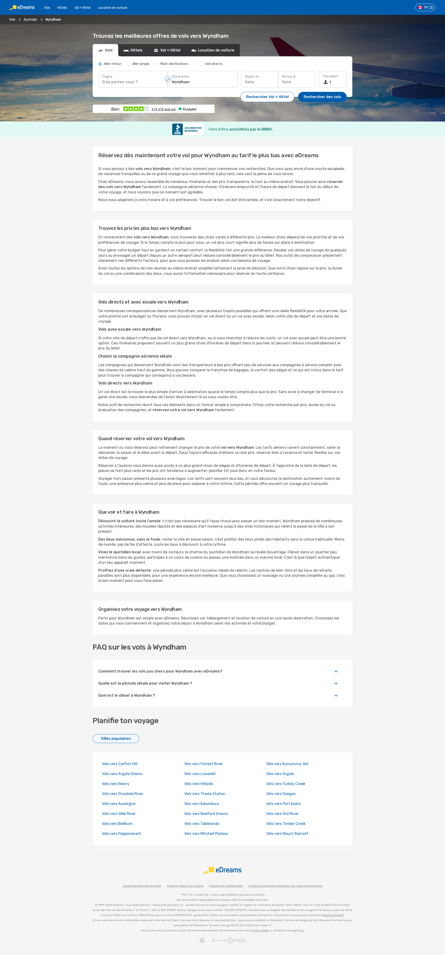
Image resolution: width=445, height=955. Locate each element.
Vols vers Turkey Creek (285, 784)
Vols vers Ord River (282, 813)
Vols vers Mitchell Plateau (206, 833)
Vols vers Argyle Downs (122, 774)
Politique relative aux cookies (185, 886)
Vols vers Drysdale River (122, 794)
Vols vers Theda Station (205, 794)
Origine (107, 77)
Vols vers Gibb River (119, 813)
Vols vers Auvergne (118, 803)
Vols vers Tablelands (201, 823)
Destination (180, 77)
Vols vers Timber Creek (285, 823)
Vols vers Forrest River (203, 764)
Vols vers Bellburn (117, 823)
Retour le (289, 77)
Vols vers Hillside (198, 784)
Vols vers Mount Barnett (287, 833)
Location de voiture (112, 8)
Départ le (252, 77)
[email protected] (332, 915)
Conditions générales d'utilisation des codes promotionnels (285, 886)
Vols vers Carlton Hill (119, 764)
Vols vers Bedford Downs (206, 813)
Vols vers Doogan (281, 794)
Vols (47, 8)
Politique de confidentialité (226, 886)
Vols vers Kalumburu (201, 803)
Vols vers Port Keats (283, 803)
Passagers (330, 76)
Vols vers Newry (115, 784)
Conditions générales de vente (142, 886)
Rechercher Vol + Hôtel (267, 97)
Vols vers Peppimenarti (121, 833)
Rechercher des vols (322, 97)
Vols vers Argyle (280, 774)
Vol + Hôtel (83, 8)
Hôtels (62, 8)
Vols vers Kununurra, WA (287, 764)
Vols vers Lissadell (200, 774)
